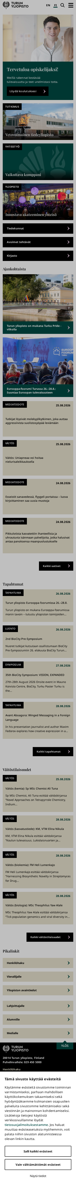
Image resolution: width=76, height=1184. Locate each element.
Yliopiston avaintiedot (22, 990)
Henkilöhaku (15, 963)
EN (48, 5)
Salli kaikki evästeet (38, 1151)
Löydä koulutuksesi (23, 91)
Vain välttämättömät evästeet (38, 1164)
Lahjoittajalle (15, 1006)
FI (55, 5)
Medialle (12, 1033)
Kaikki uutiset (52, 566)
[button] (71, 5)
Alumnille (13, 1019)
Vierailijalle (14, 976)
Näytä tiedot (38, 1176)
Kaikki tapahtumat (49, 751)
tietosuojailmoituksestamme (26, 1125)
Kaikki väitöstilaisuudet (45, 937)
